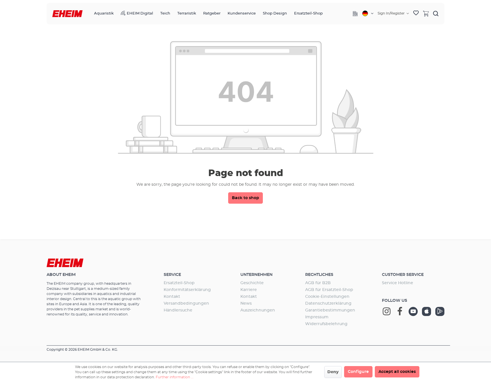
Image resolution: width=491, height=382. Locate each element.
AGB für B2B (318, 283)
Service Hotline (397, 283)
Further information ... (175, 377)
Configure (358, 372)
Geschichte (252, 283)
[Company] (355, 13)
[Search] (436, 13)
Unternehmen (256, 275)
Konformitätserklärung (187, 290)
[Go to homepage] (67, 13)
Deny (333, 372)
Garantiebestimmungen (330, 310)
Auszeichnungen (257, 310)
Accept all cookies (397, 372)
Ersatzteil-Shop (179, 283)
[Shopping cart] (426, 13)
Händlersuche (178, 310)
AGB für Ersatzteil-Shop (329, 290)
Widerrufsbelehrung (326, 324)
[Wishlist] (416, 13)
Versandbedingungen (186, 303)
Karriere (248, 290)
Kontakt (172, 297)
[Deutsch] (367, 13)
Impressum (316, 317)
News (246, 303)
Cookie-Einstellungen (327, 297)
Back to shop (245, 198)
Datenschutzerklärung (328, 303)
